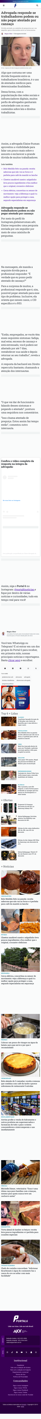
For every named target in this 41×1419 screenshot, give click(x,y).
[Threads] (36, 1352)
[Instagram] (7, 1352)
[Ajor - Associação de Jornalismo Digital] (20, 1331)
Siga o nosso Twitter (20, 1392)
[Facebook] (17, 1352)
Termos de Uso (20, 1374)
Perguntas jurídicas (7, 684)
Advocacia (19, 677)
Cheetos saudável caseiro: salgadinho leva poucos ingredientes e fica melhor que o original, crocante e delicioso (20, 182)
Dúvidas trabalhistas (8, 680)
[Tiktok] (12, 1352)
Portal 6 (24, 1404)
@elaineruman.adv (7, 677)
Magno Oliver (9, 33)
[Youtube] (22, 1352)
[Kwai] (31, 1352)
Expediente (20, 1365)
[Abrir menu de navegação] (3, 5)
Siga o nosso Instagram (20, 1385)
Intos (22, 1406)
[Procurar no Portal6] (37, 6)
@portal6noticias (24, 589)
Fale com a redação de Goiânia (20, 1367)
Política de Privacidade (20, 1377)
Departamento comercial (20, 1372)
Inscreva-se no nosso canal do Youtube (20, 1395)
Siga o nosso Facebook (20, 1390)
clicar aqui (14, 660)
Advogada (27, 677)
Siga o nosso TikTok (20, 1388)
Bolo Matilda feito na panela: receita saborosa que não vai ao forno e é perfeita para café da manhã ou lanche (20, 171)
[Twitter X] (26, 1352)
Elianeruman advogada (23, 680)
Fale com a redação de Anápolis (20, 1370)
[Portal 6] (20, 5)
